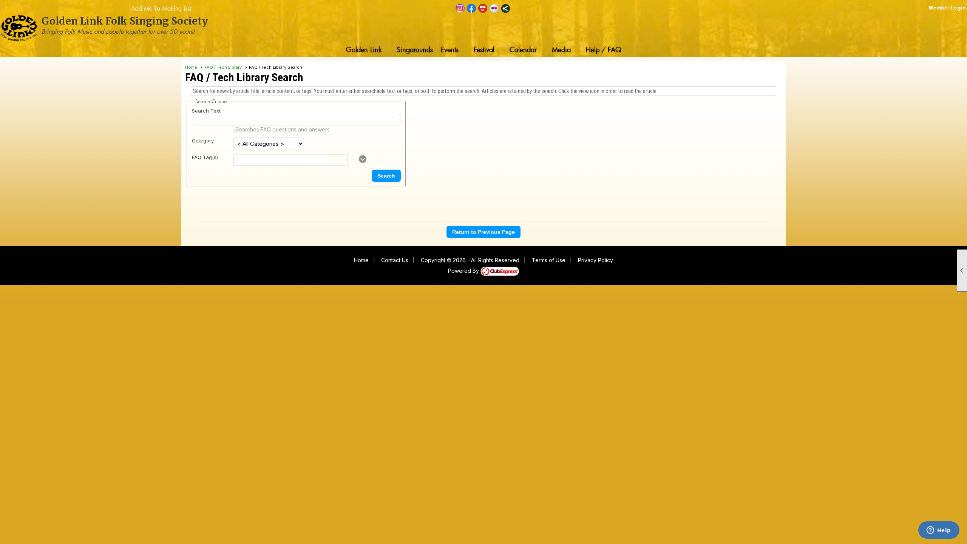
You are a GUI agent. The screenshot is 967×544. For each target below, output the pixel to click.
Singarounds (415, 49)
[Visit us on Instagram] (460, 8)
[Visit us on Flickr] (494, 8)
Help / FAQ (603, 49)
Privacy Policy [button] (595, 260)
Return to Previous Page (483, 232)
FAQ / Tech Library (223, 67)
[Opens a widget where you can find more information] (938, 530)
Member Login (947, 8)
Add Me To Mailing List (161, 8)
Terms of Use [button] (548, 260)
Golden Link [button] (364, 49)
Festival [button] (484, 49)
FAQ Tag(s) (205, 157)
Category (203, 141)
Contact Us (394, 260)
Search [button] (386, 176)
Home (191, 67)
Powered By (464, 270)
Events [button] (449, 49)
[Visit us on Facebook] (471, 8)
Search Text (206, 111)
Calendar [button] (523, 49)
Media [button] (561, 49)
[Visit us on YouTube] (483, 8)
